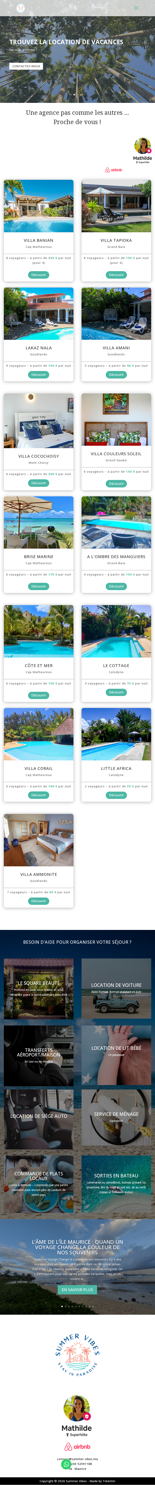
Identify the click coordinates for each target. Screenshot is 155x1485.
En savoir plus (77, 1289)
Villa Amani (116, 348)
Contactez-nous (26, 66)
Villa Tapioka (116, 240)
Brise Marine (38, 556)
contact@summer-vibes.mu (77, 1459)
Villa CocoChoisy (38, 456)
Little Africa (116, 768)
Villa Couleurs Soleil (116, 453)
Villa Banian (38, 240)
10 (93, 1306)
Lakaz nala (39, 348)
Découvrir (38, 275)
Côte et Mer (39, 665)
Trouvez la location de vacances (66, 42)
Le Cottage (116, 665)
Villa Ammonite (38, 874)
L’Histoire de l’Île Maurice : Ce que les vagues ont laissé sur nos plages (77, 1247)
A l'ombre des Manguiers (116, 556)
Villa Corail (39, 768)
